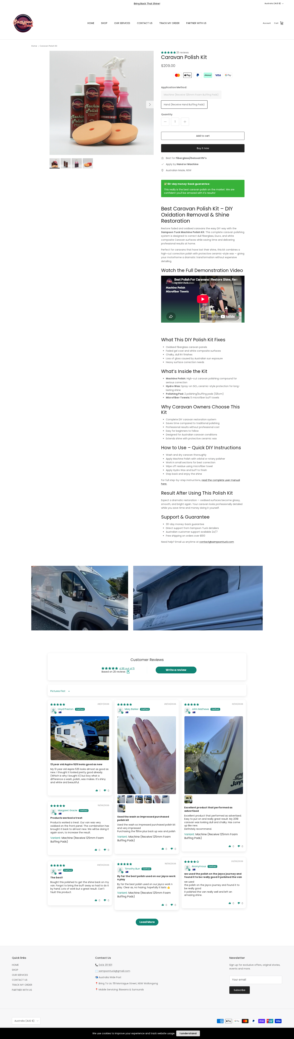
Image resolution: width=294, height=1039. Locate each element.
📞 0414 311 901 (103, 965)
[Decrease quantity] (165, 122)
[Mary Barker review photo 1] (146, 755)
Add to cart (203, 136)
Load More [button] (147, 922)
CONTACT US (144, 23)
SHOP (104, 23)
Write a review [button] (176, 670)
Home (34, 46)
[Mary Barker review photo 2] (121, 799)
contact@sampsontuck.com (216, 542)
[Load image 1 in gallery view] (102, 103)
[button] (168, 52)
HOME (90, 23)
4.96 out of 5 (127, 668)
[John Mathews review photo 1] (213, 755)
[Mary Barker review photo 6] (157, 799)
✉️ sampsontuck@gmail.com (112, 971)
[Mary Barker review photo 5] (148, 799)
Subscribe (239, 990)
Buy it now (203, 148)
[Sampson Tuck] (23, 23)
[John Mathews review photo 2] (188, 799)
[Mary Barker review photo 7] (165, 799)
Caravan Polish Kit (48, 46)
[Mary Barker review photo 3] (130, 799)
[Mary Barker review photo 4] (139, 799)
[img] (57, 704)
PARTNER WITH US (196, 23)
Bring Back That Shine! (147, 3)
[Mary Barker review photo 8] (121, 808)
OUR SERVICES (122, 23)
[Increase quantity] (185, 122)
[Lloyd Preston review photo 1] (79, 738)
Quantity (166, 114)
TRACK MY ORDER (169, 23)
